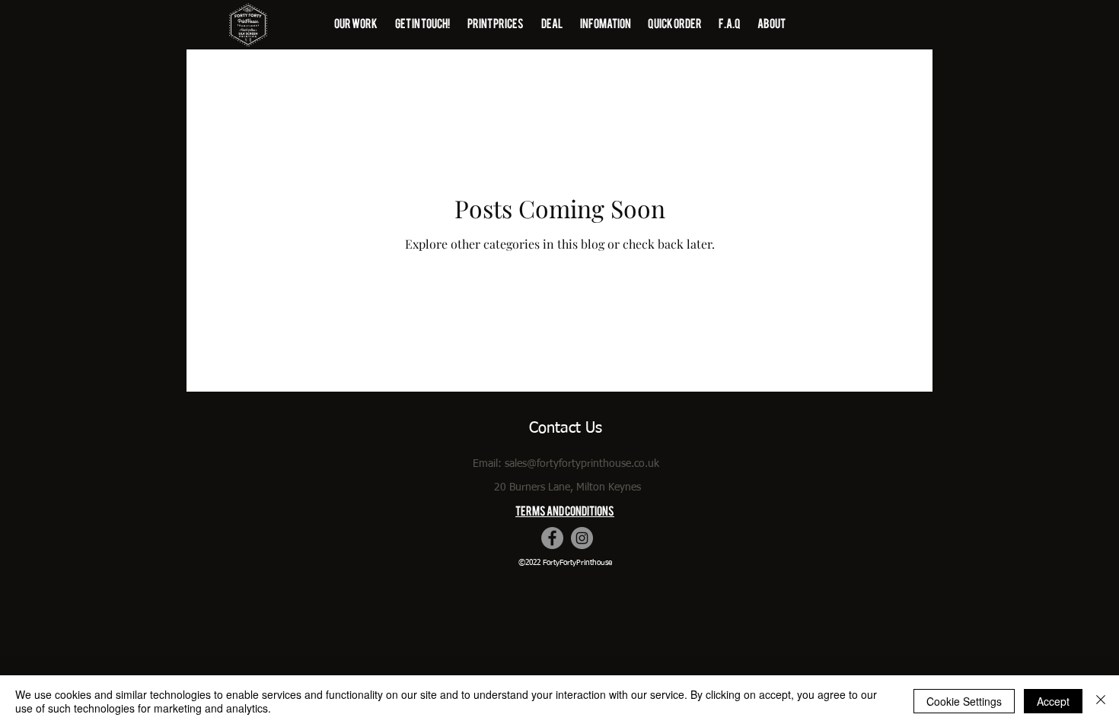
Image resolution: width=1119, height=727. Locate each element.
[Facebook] (552, 538)
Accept (1053, 701)
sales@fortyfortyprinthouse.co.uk (582, 464)
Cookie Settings (964, 701)
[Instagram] (582, 538)
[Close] (1101, 701)
